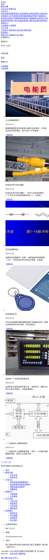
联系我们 (4, 33)
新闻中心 (4, 23)
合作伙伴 (20, 30)
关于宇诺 (4, 28)
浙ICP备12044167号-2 (9, 558)
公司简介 (4, 30)
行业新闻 (4, 25)
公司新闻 (12, 25)
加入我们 (20, 35)
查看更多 (13, 489)
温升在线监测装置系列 (10, 14)
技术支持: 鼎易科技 (17, 554)
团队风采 (27, 30)
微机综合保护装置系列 (38, 21)
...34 (9, 462)
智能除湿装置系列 (21, 18)
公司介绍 (13, 501)
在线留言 (12, 35)
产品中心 (4, 11)
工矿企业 (4, 9)
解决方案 (4, 6)
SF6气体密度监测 (16, 16)
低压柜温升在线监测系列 (30, 14)
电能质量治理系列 (30, 16)
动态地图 (13, 515)
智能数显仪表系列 (36, 18)
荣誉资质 (12, 30)
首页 (3, 4)
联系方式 (4, 35)
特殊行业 (12, 9)
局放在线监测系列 (17, 487)
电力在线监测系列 (21, 21)
